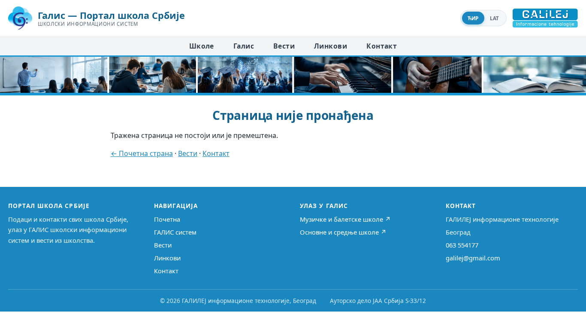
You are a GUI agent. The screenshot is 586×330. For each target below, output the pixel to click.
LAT (494, 18)
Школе (201, 46)
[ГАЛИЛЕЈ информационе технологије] (545, 18)
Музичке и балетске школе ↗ (345, 219)
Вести (284, 46)
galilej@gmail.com (473, 258)
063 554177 (462, 245)
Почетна (167, 219)
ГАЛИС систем (175, 232)
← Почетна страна (142, 153)
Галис (243, 46)
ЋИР (473, 18)
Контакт (381, 46)
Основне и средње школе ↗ (343, 232)
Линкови (330, 46)
